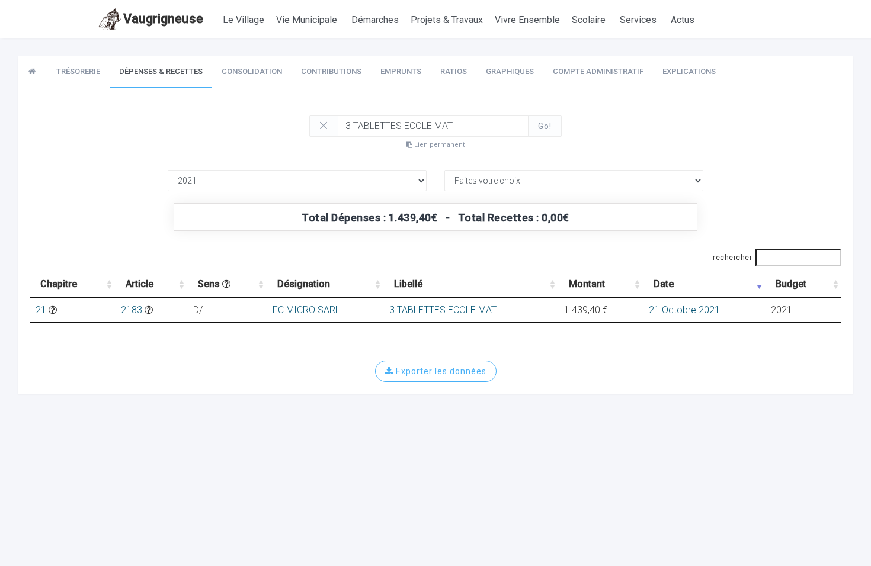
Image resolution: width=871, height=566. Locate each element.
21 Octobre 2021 (684, 310)
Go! (545, 126)
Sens (210, 284)
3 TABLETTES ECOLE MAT (443, 310)
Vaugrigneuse (163, 18)
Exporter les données (439, 371)
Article (139, 284)
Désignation (303, 284)
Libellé (408, 284)
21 (41, 310)
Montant (587, 284)
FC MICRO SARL (306, 310)
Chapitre (58, 284)
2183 (131, 310)
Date (664, 284)
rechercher (732, 257)
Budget (791, 284)
